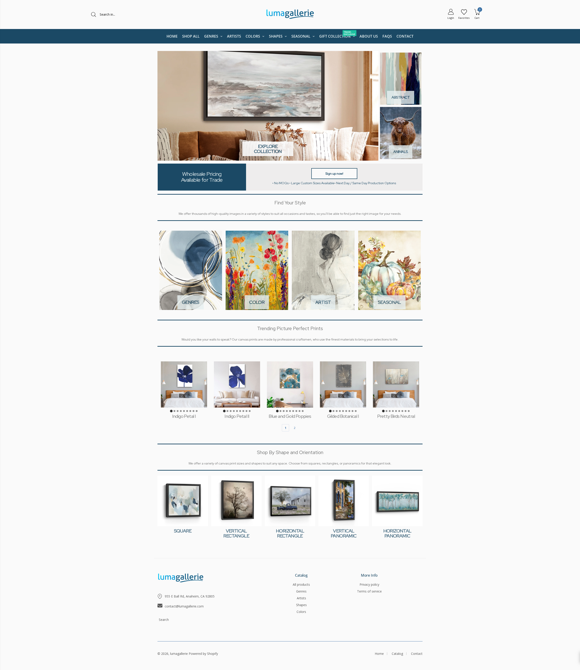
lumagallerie (179, 653)
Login (450, 17)
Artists (301, 598)
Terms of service (369, 591)
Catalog (301, 575)
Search (164, 619)
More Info (369, 575)
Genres (301, 591)
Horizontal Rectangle (290, 533)
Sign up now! (334, 174)
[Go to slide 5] (184, 411)
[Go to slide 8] (193, 411)
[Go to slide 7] (190, 411)
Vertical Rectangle (236, 533)
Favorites (463, 17)
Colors (301, 612)
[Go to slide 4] (181, 411)
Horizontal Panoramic (397, 533)
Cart (476, 17)
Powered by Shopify (203, 653)
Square (182, 530)
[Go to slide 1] (171, 411)
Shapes (301, 605)
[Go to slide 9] (197, 411)
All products (301, 584)
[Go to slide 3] (178, 411)
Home (379, 653)
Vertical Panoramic (344, 533)
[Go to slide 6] (187, 411)
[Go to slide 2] (174, 411)
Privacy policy (369, 584)
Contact (417, 653)
